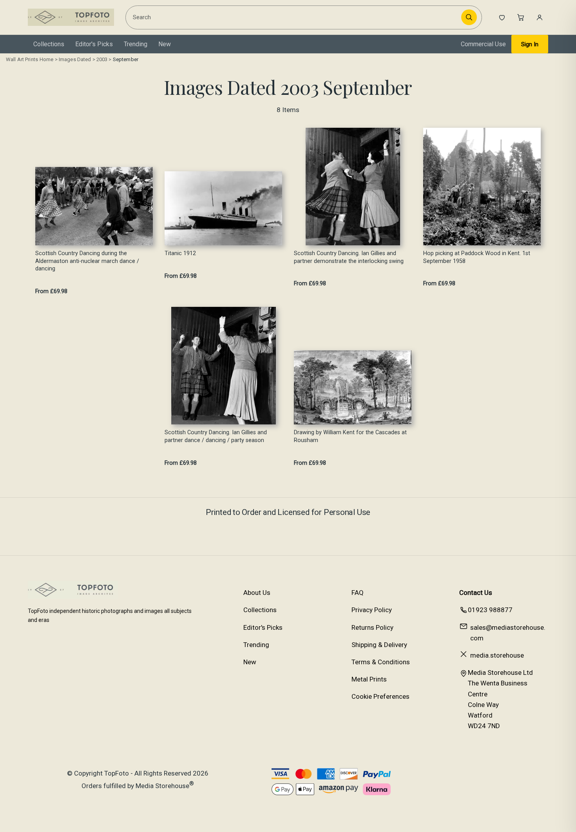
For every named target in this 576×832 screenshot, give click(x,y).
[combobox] (294, 17)
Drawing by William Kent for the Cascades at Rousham (350, 436)
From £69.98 (51, 291)
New (164, 44)
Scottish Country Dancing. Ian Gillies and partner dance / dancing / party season (216, 436)
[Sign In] (539, 17)
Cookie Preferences (380, 696)
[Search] (469, 17)
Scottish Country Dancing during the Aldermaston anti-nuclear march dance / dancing (87, 261)
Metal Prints (369, 679)
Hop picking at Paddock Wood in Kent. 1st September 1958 (476, 257)
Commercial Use (483, 44)
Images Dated (75, 59)
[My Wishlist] (502, 17)
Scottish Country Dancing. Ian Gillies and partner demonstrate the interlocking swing (349, 257)
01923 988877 (490, 610)
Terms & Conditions (380, 662)
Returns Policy (372, 627)
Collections (48, 44)
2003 (102, 59)
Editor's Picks (94, 44)
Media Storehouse (162, 785)
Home (47, 59)
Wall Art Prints (22, 59)
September (125, 59)
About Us (256, 592)
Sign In (529, 44)
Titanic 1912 (180, 253)
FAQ (357, 592)
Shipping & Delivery (379, 645)
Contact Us (475, 592)
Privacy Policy (371, 610)
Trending (135, 44)
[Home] (71, 17)
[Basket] (520, 17)
